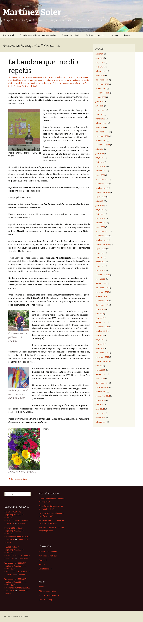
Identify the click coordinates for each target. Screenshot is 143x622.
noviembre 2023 (102, 183)
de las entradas (47, 591)
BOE (65, 77)
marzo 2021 (100, 270)
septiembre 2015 (103, 361)
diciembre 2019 (102, 287)
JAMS (35, 86)
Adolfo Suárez (57, 77)
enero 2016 (100, 348)
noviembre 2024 (102, 136)
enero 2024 (100, 175)
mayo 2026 (100, 62)
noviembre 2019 (102, 292)
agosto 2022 (101, 248)
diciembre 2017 (102, 305)
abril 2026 (99, 67)
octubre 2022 (101, 240)
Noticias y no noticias (95, 35)
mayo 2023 (100, 209)
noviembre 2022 (102, 235)
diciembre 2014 (102, 383)
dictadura (47, 80)
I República (32, 83)
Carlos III (71, 77)
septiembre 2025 (103, 93)
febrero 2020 (101, 283)
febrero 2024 (101, 170)
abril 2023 (99, 214)
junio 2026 (100, 58)
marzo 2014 (100, 417)
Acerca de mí (8, 35)
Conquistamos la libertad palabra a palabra (38, 35)
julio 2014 (99, 404)
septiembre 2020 (103, 274)
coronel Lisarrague (34, 80)
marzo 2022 (100, 261)
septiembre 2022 (103, 244)
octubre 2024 (101, 140)
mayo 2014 (100, 413)
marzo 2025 (100, 118)
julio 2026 (99, 54)
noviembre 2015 (102, 357)
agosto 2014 (101, 400)
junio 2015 (100, 365)
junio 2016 (100, 335)
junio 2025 (100, 106)
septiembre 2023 (103, 192)
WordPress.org (45, 599)
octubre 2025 (101, 88)
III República (53, 83)
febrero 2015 (101, 374)
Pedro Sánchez (75, 83)
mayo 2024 (100, 157)
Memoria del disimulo (71, 35)
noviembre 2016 (102, 326)
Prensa (127, 35)
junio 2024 (100, 153)
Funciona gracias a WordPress (15, 616)
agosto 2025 (101, 97)
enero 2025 (100, 127)
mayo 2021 (100, 266)
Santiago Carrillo (21, 86)
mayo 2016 (100, 339)
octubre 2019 (101, 296)
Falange (76, 80)
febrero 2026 (101, 71)
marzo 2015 (100, 370)
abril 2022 (99, 257)
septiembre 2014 (103, 396)
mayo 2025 (100, 110)
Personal (114, 35)
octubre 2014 (101, 391)
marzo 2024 (100, 166)
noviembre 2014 (102, 387)
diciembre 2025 (102, 80)
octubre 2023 (101, 188)
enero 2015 (100, 378)
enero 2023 (100, 227)
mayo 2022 (100, 253)
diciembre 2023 (102, 179)
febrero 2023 (101, 222)
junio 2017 (100, 313)
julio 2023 (99, 201)
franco (24, 83)
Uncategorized (39, 77)
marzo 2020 (100, 279)
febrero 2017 (101, 322)
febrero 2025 (101, 123)
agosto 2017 (101, 309)
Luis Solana (63, 83)
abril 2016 (99, 344)
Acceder (42, 586)
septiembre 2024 (103, 144)
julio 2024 (99, 149)
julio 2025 (99, 101)
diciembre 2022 (102, 231)
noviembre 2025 (102, 84)
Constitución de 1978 (17, 80)
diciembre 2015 (102, 352)
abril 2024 (99, 162)
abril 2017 (99, 318)
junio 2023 (100, 205)
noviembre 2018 (102, 300)
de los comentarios (49, 595)
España (55, 80)
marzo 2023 (100, 218)
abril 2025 (99, 114)
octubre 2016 (101, 331)
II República (42, 83)
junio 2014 (100, 409)
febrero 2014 (101, 422)
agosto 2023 (101, 196)
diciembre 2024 (102, 131)
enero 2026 (100, 75)
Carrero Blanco (82, 77)
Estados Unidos (65, 80)
